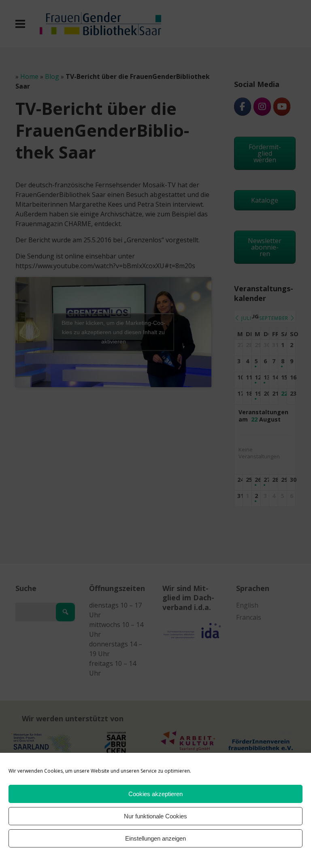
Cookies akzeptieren (155, 793)
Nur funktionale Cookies (155, 816)
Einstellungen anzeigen (155, 838)
